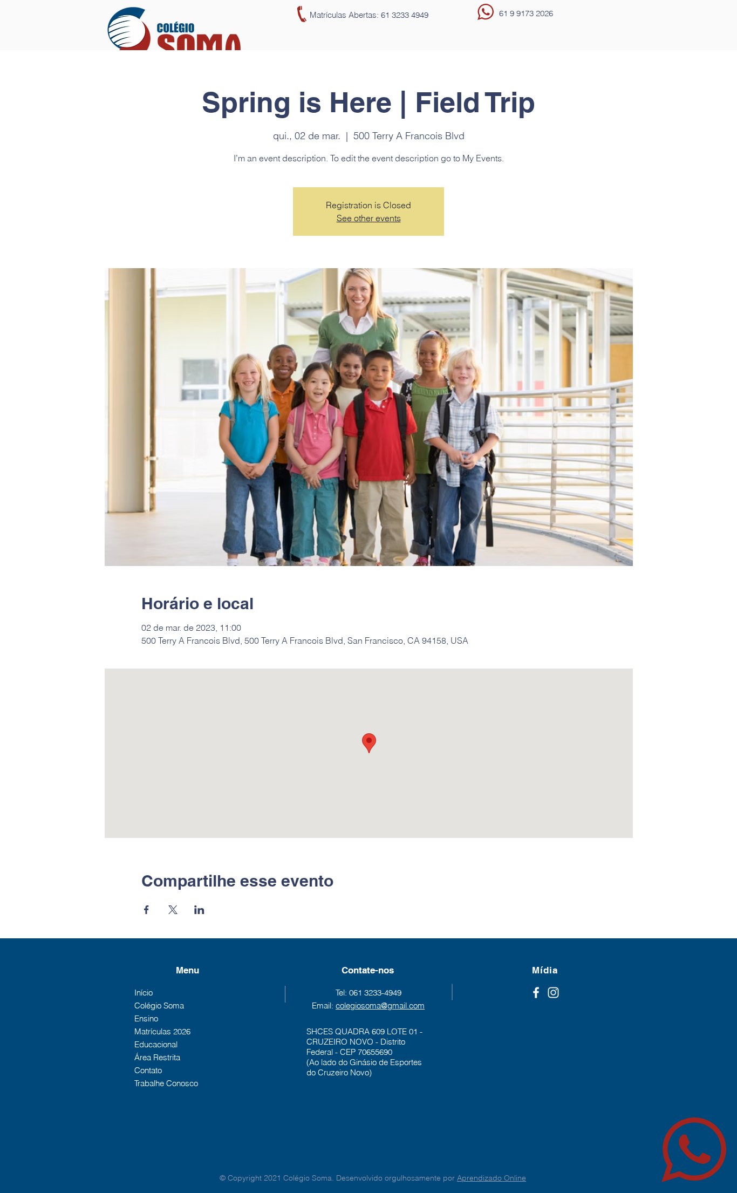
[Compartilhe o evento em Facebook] (146, 909)
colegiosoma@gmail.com (380, 1005)
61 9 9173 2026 (526, 13)
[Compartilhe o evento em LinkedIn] (199, 909)
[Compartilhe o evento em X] (173, 909)
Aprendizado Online (491, 1178)
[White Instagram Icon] (553, 992)
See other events (369, 218)
